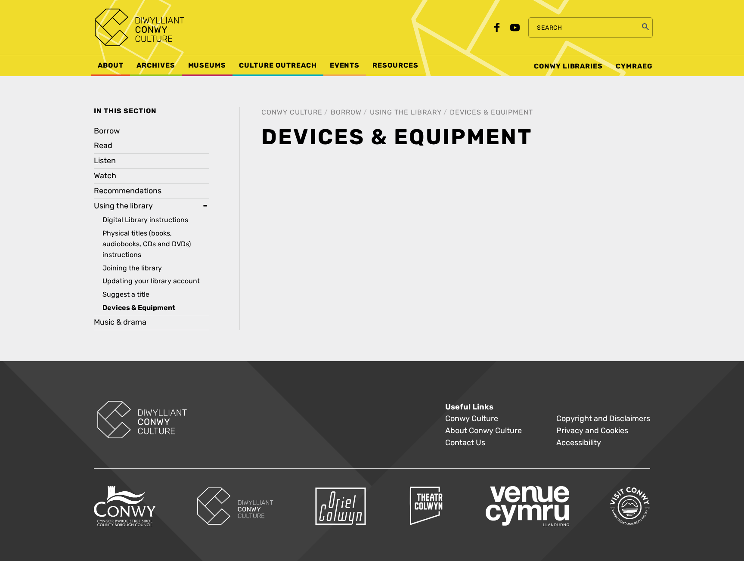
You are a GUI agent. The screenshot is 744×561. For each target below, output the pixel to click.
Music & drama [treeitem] (120, 322)
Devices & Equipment (491, 112)
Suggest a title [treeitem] (125, 294)
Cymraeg (634, 66)
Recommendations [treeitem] (127, 190)
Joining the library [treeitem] (132, 268)
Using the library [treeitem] (123, 206)
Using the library (406, 112)
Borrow (346, 112)
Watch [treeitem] (105, 175)
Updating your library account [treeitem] (151, 281)
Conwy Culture (291, 112)
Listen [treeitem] (105, 160)
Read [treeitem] (103, 145)
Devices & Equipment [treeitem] (138, 308)
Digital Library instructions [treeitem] (145, 220)
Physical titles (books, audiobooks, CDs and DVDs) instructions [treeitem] (146, 244)
